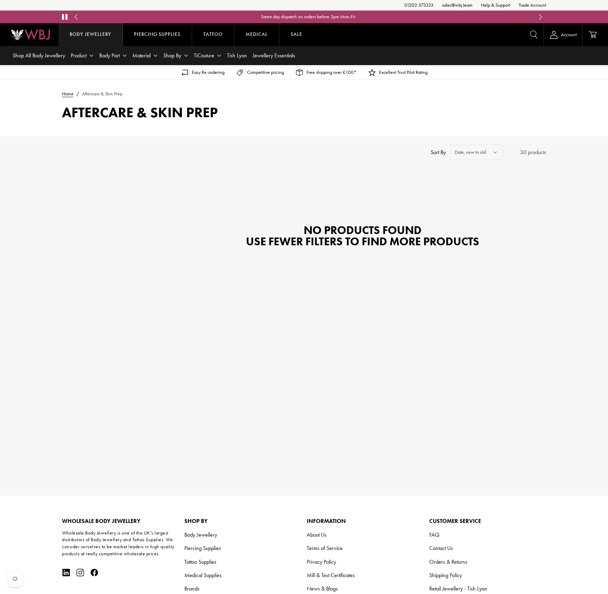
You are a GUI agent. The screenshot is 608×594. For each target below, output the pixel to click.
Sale (296, 34)
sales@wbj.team (457, 5)
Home (68, 94)
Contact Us (441, 548)
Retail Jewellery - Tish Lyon (458, 588)
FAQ (434, 534)
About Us (317, 534)
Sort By (438, 152)
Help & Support (495, 5)
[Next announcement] (540, 17)
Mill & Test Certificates (331, 575)
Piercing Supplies (157, 34)
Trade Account (532, 5)
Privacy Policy (321, 561)
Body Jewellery (90, 34)
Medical (257, 34)
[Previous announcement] (76, 17)
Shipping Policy (445, 575)
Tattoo (213, 34)
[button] (534, 34)
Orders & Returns (448, 561)
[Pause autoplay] (65, 17)
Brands (192, 588)
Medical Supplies (203, 575)
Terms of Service (325, 548)
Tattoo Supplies (200, 561)
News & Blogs (322, 588)
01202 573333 (418, 5)
